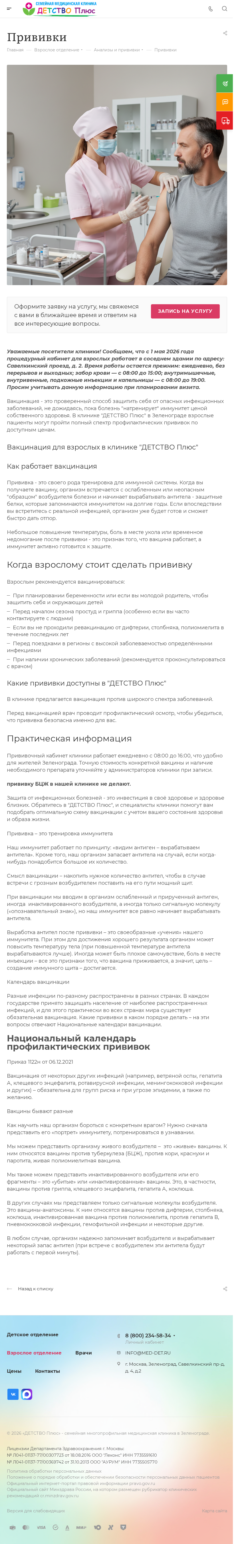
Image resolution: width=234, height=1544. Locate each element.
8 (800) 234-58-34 (148, 1336)
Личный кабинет (144, 1342)
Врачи (83, 1353)
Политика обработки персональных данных (54, 1471)
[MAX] (26, 1394)
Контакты (47, 1371)
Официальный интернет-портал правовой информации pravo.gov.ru (81, 1483)
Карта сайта (214, 1510)
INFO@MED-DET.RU (148, 1353)
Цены (14, 1371)
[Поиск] (224, 8)
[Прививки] (117, 174)
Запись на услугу (185, 311)
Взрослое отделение (34, 1353)
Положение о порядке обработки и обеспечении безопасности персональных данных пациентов (113, 1477)
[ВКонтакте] (13, 1394)
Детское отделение (32, 1334)
